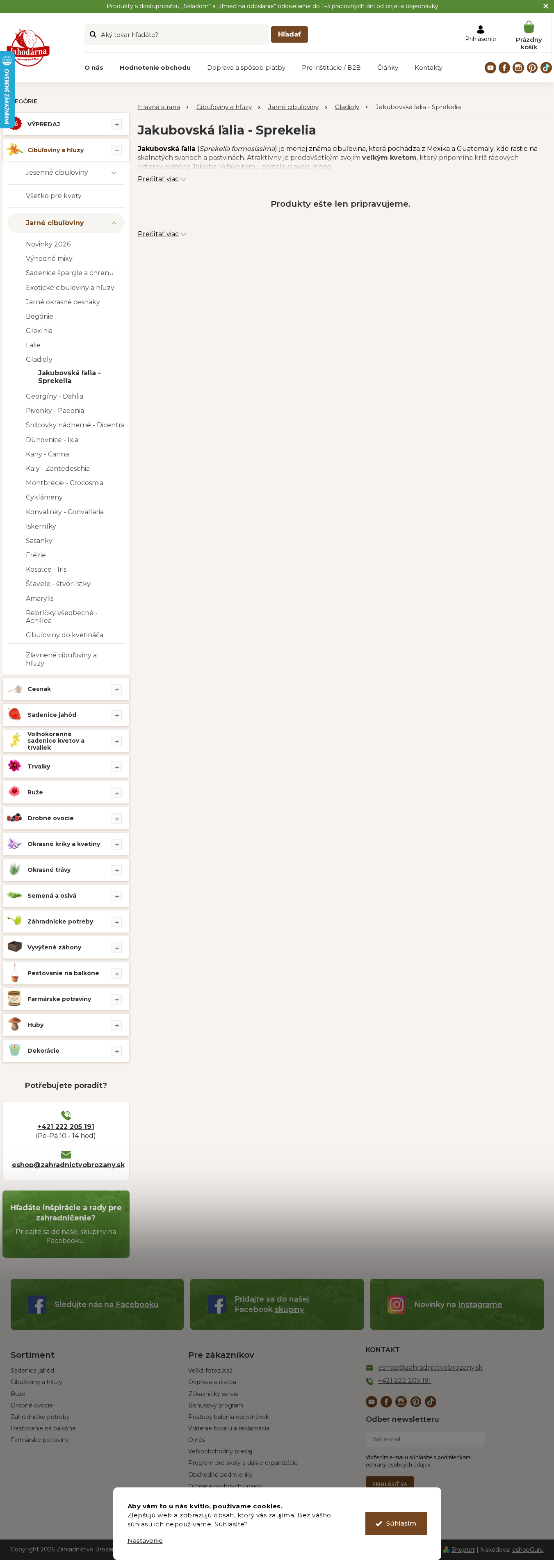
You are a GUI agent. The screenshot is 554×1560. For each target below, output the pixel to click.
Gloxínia (39, 331)
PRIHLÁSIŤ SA (389, 1484)
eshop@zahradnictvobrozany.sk (66, 1165)
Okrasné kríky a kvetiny (63, 844)
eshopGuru (528, 1549)
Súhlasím (401, 1523)
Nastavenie (145, 1540)
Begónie (39, 316)
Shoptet (463, 1549)
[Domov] (163, 107)
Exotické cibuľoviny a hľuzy (70, 288)
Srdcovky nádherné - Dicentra (75, 425)
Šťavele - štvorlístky (58, 584)
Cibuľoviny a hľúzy (36, 1382)
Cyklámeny (44, 497)
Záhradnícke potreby (60, 921)
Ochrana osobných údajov (225, 1486)
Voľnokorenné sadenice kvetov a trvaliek (55, 741)
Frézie (36, 555)
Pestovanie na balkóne (63, 973)
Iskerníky (41, 526)
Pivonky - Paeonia (55, 411)
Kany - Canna (47, 454)
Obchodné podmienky (220, 1474)
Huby (35, 1025)
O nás (196, 1440)
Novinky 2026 (48, 244)
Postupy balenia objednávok (228, 1417)
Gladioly (39, 359)
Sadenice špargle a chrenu (70, 273)
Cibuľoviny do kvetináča (64, 635)
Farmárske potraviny (59, 999)
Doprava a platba (212, 1382)
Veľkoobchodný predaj (220, 1451)
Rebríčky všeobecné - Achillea (62, 617)
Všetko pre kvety (54, 196)
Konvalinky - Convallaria (65, 512)
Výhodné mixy (49, 258)
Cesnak (39, 689)
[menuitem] (94, 67)
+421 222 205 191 (65, 1127)
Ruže (35, 792)
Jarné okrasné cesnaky (63, 302)
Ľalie (33, 345)
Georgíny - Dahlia (54, 396)
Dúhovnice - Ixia (52, 440)
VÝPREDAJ (43, 124)
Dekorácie (43, 1050)
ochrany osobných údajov (398, 1464)
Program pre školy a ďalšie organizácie (243, 1462)
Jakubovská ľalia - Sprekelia (69, 377)
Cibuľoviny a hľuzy (55, 150)
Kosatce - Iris (46, 569)
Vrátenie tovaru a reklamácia (228, 1428)
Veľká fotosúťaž (210, 1370)
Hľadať (289, 34)
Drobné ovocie (50, 818)
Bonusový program (215, 1405)
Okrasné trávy (49, 870)
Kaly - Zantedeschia (58, 468)
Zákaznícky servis (213, 1394)
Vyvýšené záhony (54, 947)
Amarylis (39, 598)
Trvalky (38, 766)
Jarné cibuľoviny (55, 223)
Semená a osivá (51, 895)
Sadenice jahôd (51, 714)
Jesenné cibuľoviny (57, 172)
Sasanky (39, 541)
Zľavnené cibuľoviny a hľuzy (61, 659)
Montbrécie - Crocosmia (64, 483)
